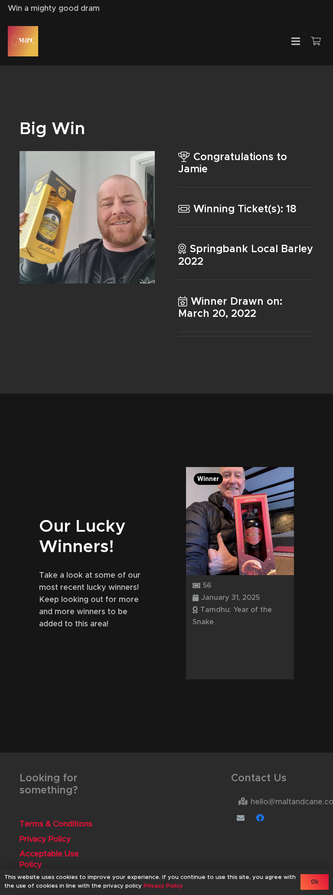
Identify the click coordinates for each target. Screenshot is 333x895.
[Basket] (315, 41)
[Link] (23, 41)
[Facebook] (260, 818)
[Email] (241, 818)
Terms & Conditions (56, 824)
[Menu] (295, 41)
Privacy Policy (45, 839)
